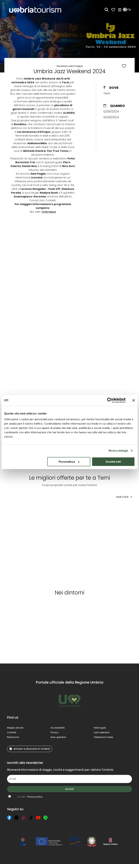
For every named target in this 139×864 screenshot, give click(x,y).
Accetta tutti (113, 461)
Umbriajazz (49, 212)
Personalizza (67, 461)
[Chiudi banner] (133, 400)
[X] (16, 817)
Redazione (13, 737)
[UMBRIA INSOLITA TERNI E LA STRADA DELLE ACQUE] (104, 546)
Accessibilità (57, 727)
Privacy (54, 732)
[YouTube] (38, 817)
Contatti (11, 732)
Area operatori (58, 737)
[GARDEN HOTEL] (49, 546)
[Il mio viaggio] (113, 9)
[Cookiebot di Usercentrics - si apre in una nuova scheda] (110, 400)
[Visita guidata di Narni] (21, 546)
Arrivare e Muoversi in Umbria (31, 749)
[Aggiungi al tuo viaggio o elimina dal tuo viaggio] (30, 509)
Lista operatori (101, 732)
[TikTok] (31, 817)
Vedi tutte (122, 497)
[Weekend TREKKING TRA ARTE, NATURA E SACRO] (76, 546)
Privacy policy (35, 796)
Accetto (30, 796)
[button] (127, 10)
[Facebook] (9, 817)
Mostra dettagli (118, 450)
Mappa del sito (15, 727)
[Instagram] (24, 817)
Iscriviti (69, 789)
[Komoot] (45, 817)
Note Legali (100, 727)
